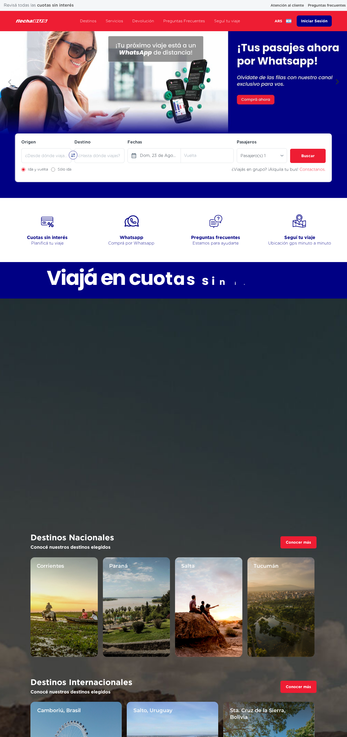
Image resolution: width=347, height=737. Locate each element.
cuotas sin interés (55, 5)
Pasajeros (247, 142)
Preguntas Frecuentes (184, 21)
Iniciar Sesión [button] (314, 21)
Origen (28, 142)
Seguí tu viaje (227, 21)
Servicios (114, 21)
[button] (10, 82)
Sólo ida (64, 169)
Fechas (135, 142)
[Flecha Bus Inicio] (31, 21)
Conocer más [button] (298, 542)
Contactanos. (312, 169)
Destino (82, 142)
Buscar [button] (307, 156)
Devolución (143, 21)
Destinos (88, 21)
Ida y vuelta (38, 169)
